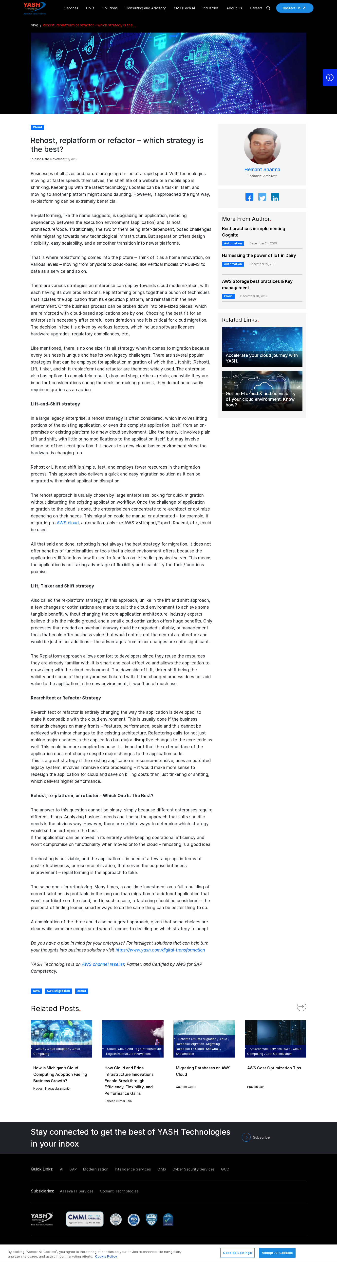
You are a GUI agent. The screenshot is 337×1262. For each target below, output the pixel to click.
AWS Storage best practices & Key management (257, 284)
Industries (211, 8)
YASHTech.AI (184, 8)
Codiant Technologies (119, 1191)
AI (61, 1169)
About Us (234, 8)
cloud (81, 991)
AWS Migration (58, 991)
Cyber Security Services (193, 1169)
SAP (73, 1169)
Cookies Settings (237, 1253)
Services (71, 8)
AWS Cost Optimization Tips (274, 1067)
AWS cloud (68, 522)
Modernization (96, 1169)
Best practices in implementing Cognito (253, 232)
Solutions (110, 8)
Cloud (228, 296)
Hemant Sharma (262, 169)
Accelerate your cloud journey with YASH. (262, 358)
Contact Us (292, 8)
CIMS (161, 1169)
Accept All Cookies (277, 1253)
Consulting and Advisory (146, 8)
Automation (233, 243)
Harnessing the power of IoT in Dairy (259, 255)
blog (34, 25)
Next (306, 1005)
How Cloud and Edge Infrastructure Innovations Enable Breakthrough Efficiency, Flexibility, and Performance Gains (129, 1080)
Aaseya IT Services (77, 1191)
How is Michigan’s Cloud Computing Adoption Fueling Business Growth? (60, 1074)
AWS (36, 991)
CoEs (90, 8)
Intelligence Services (133, 1169)
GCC (225, 1169)
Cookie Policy (106, 1257)
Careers (256, 8)
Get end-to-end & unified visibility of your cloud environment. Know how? (261, 399)
